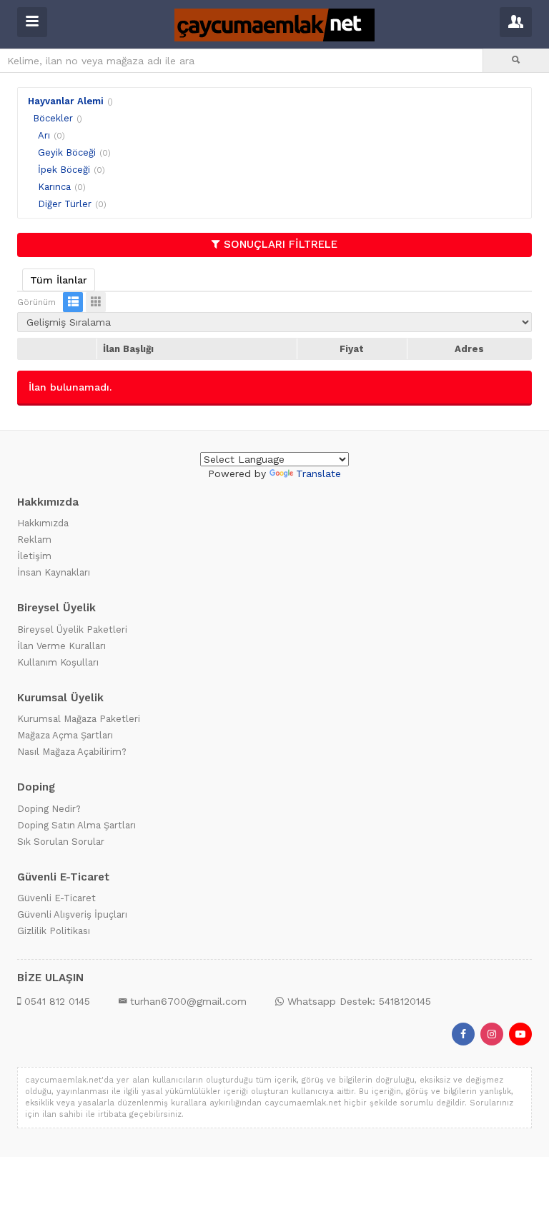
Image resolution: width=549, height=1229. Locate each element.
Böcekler (53, 118)
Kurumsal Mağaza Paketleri (78, 718)
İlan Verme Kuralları (61, 646)
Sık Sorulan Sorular (60, 841)
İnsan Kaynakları (53, 572)
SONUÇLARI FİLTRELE (280, 244)
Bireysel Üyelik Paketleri (72, 629)
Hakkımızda (43, 523)
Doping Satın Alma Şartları (76, 825)
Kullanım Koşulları (58, 662)
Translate (318, 473)
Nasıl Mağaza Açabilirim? (72, 751)
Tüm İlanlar (58, 280)
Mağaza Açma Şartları (65, 735)
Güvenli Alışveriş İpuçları (72, 914)
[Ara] (516, 61)
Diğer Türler (65, 204)
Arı (44, 135)
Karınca (54, 186)
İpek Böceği (64, 169)
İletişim (34, 556)
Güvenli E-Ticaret (56, 898)
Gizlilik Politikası (53, 930)
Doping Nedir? (49, 808)
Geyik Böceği (67, 152)
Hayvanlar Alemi (66, 101)
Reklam (34, 539)
